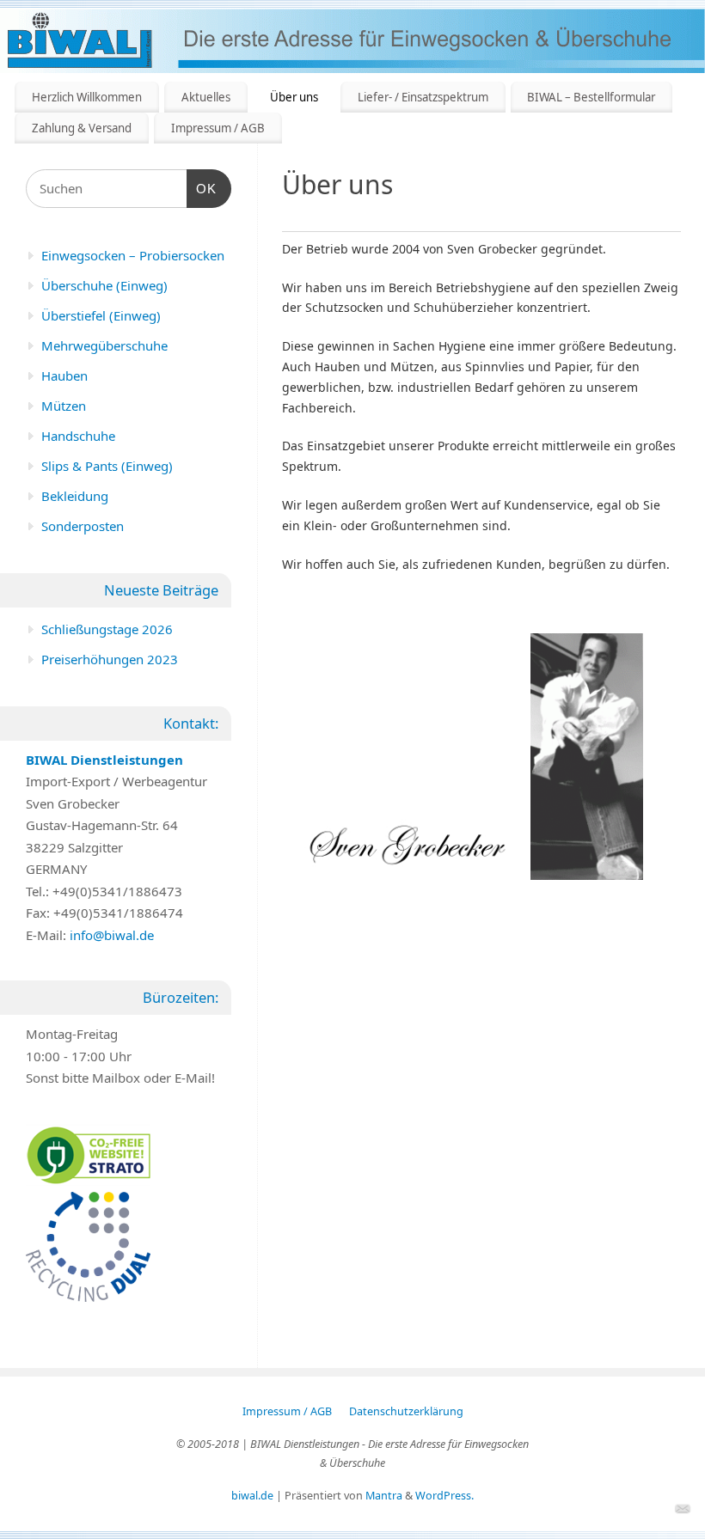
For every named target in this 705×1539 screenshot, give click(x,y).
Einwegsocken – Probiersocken (132, 255)
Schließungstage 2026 (107, 629)
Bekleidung (74, 495)
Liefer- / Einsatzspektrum (423, 97)
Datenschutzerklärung (406, 1411)
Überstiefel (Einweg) (101, 315)
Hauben (64, 375)
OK (202, 188)
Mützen (63, 405)
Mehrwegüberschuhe (104, 345)
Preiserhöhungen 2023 (109, 659)
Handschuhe (78, 435)
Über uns (294, 97)
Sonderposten (82, 525)
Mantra (383, 1495)
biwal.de (252, 1495)
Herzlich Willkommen (87, 97)
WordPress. (444, 1495)
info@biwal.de (112, 935)
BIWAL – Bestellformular (591, 97)
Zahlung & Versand (82, 128)
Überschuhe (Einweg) (104, 285)
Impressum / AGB (218, 128)
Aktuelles (205, 97)
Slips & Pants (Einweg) (107, 465)
